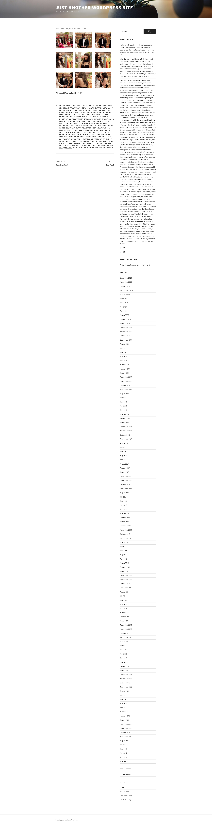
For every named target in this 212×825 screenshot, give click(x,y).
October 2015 (125, 534)
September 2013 (126, 637)
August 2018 (124, 394)
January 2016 (124, 522)
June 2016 (123, 501)
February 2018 (125, 418)
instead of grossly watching (84, 125)
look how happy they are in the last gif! (84, 132)
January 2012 (124, 720)
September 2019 (126, 340)
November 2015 (126, 530)
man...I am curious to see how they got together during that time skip (86, 134)
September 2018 (126, 390)
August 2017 (124, 443)
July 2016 (123, 497)
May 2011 (123, 753)
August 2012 (124, 691)
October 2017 (125, 435)
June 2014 (123, 600)
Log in (122, 787)
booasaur (81, 29)
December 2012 (126, 674)
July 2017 (123, 447)
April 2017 (123, 460)
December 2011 (126, 724)
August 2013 (124, 641)
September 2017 (126, 439)
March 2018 (124, 414)
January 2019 (124, 373)
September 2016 (126, 489)
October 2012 (125, 683)
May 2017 (123, 456)
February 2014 (125, 617)
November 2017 (126, 431)
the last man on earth (101, 138)
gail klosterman (77, 120)
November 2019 (126, 332)
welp (78, 145)
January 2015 (124, 571)
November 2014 (126, 579)
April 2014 (123, 608)
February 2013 (125, 666)
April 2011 (123, 757)
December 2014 (126, 575)
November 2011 (126, 728)
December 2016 (126, 476)
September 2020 (126, 290)
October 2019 (125, 336)
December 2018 (126, 377)
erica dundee (105, 112)
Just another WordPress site (94, 7)
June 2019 (123, 352)
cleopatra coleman (88, 112)
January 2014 (124, 621)
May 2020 (123, 307)
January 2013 (124, 670)
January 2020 (125, 323)
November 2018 (126, 381)
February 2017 (125, 468)
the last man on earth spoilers (74, 140)
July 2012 (123, 695)
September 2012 (126, 687)
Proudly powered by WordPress (67, 820)
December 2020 (126, 278)
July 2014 (123, 596)
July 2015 (123, 546)
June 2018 (123, 402)
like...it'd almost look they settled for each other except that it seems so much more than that (84, 130)
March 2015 (124, 563)
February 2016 (125, 518)
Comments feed (126, 796)
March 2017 (124, 464)
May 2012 (123, 703)
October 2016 (125, 485)
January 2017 (124, 472)
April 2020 (124, 311)
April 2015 (123, 559)
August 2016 (124, 493)
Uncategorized (125, 774)
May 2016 (123, 505)
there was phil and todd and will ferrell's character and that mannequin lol (86, 141)
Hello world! (146, 265)
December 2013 (126, 625)
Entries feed (124, 792)
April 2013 (123, 658)
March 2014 (124, 613)
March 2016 (124, 513)
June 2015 (123, 551)
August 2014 (124, 592)
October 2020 (125, 286)
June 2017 (123, 451)
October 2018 (125, 385)
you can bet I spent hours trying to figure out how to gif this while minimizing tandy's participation (86, 147)
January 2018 (124, 423)
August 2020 (125, 294)
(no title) (123, 248)
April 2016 (123, 509)
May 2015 (123, 555)
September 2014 (126, 588)
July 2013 (123, 646)
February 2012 (125, 716)
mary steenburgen (87, 136)
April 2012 (123, 708)
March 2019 (124, 365)
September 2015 (126, 538)
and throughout (103, 105)
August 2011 (124, 741)
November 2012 (126, 679)
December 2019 (126, 328)
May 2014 (123, 604)
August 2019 (124, 344)
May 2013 (123, 654)
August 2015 (124, 542)
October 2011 (125, 732)
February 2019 (125, 369)
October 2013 (125, 633)
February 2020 (125, 319)
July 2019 (123, 348)
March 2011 (124, 761)
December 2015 (126, 526)
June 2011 (123, 749)
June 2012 (123, 699)
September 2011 (126, 736)
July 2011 (123, 745)
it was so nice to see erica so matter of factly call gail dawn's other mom (86, 127)
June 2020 (124, 303)
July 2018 (123, 398)
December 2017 (126, 427)
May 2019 (123, 356)
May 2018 (123, 406)
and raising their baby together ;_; (76, 105)
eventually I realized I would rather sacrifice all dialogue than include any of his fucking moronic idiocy (83, 116)
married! (73, 136)
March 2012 (124, 712)
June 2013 (123, 650)
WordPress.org (125, 800)
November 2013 (126, 629)
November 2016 (126, 480)
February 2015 (125, 567)
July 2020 (123, 299)
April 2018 (123, 410)
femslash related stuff (78, 118)
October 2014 (125, 584)
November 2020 (126, 282)
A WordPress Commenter (129, 265)
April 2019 (123, 361)
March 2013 (124, 662)
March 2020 (124, 315)
